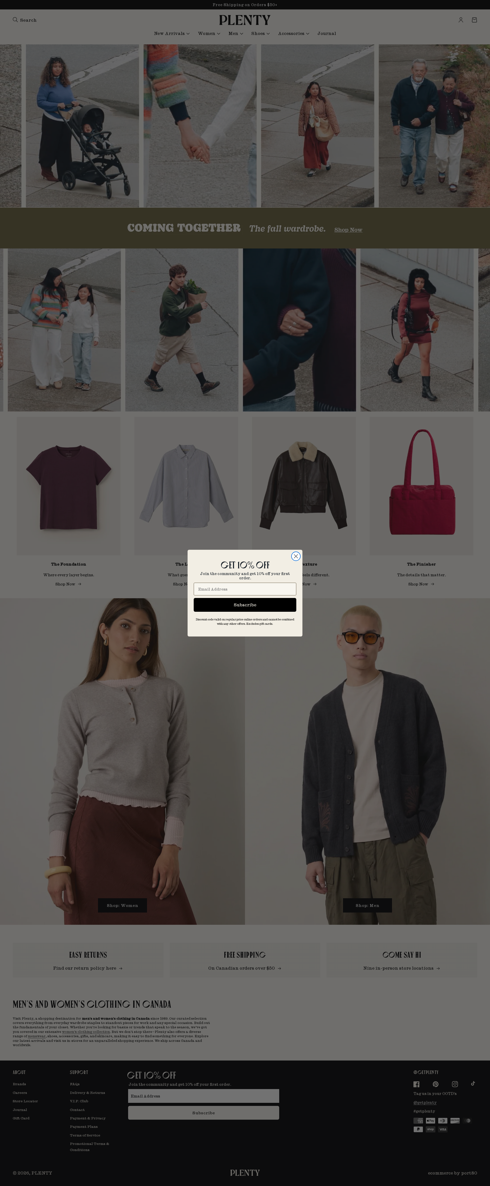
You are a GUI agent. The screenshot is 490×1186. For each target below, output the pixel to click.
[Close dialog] (295, 556)
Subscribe (245, 604)
